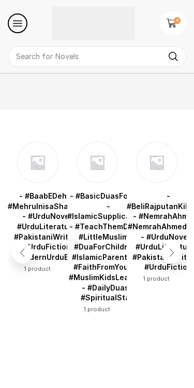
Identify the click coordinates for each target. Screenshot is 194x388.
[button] (17, 23)
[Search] (173, 56)
